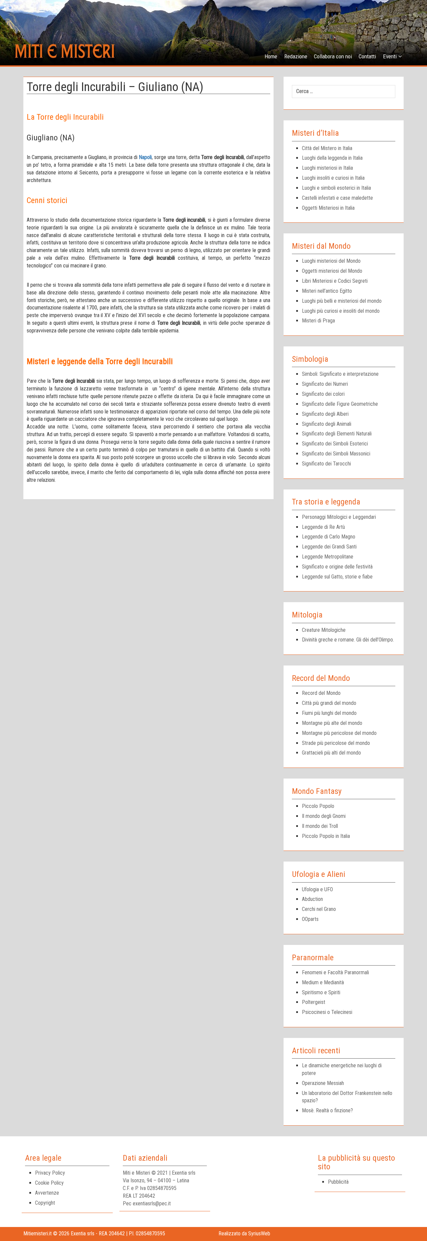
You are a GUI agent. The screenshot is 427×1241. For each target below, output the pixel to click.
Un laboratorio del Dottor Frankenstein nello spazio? (347, 1097)
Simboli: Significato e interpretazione (340, 374)
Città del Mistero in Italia (327, 148)
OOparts (310, 919)
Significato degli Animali (326, 424)
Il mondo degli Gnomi (324, 816)
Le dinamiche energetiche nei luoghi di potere (342, 1069)
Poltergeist (313, 1002)
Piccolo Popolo (318, 806)
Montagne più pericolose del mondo (339, 733)
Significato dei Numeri (325, 384)
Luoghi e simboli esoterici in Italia (336, 188)
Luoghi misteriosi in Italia (327, 168)
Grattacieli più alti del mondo (331, 753)
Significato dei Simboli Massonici (336, 453)
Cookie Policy (49, 1183)
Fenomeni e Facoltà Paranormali (335, 972)
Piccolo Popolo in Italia (326, 836)
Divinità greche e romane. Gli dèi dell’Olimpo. (348, 640)
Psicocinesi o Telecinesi (327, 1012)
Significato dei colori (323, 394)
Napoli (145, 157)
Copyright (45, 1203)
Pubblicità (338, 1182)
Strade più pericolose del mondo (336, 743)
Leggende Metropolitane (327, 556)
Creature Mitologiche (324, 630)
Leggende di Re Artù (323, 527)
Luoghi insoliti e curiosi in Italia (333, 178)
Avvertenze (47, 1193)
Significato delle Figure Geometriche (340, 404)
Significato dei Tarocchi (326, 463)
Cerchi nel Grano (319, 909)
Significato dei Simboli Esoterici (335, 443)
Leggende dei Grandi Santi (329, 546)
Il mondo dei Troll (320, 826)
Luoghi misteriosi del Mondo (331, 261)
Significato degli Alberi (325, 414)
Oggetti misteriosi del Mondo (332, 271)
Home (271, 56)
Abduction (312, 899)
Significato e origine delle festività (337, 566)
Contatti (367, 56)
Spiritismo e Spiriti (321, 992)
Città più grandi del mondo (329, 703)
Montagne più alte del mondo (332, 723)
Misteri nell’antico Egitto (327, 291)
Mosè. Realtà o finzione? (327, 1110)
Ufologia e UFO (317, 889)
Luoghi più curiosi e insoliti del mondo (341, 311)
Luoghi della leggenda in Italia (332, 158)
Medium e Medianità (323, 982)
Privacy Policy (50, 1173)
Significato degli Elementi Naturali (337, 433)
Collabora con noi (333, 56)
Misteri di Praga (318, 320)
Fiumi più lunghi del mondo (329, 713)
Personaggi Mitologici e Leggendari (339, 517)
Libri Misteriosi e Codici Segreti (335, 281)
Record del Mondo (321, 693)
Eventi (390, 56)
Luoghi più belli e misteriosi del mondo (342, 301)
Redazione (295, 56)
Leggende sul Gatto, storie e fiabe (337, 576)
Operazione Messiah (323, 1083)
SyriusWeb (259, 1233)
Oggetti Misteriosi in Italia (328, 208)
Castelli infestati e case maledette (337, 198)
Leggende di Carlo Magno (328, 536)
